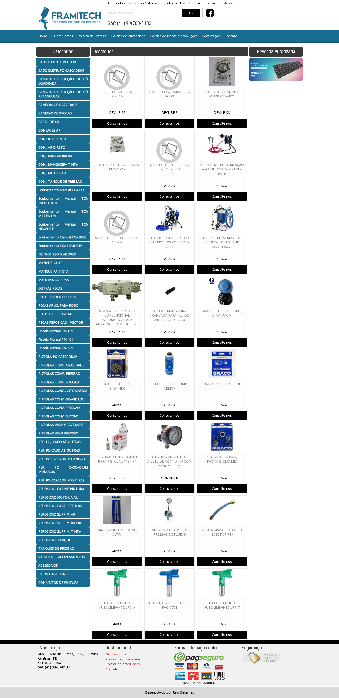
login (206, 3)
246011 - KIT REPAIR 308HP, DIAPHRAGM (221, 313)
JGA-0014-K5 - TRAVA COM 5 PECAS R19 (117, 167)
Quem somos (116, 654)
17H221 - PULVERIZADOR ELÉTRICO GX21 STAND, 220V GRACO (221, 242)
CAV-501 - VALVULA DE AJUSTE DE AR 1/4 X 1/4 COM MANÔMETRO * (169, 461)
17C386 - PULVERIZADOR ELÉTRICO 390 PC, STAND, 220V (169, 242)
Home (43, 36)
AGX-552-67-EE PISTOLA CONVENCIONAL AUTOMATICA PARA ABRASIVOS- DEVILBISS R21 (117, 317)
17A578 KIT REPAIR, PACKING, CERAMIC (222, 459)
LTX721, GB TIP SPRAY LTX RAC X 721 (169, 605)
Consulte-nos (117, 123)
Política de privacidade (128, 36)
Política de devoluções (123, 664)
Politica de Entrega (92, 36)
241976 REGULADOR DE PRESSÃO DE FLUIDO (169, 532)
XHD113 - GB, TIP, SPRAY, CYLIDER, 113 (169, 167)
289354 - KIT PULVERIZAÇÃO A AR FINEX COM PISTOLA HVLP (222, 169)
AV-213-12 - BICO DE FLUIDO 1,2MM (117, 240)
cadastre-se (225, 3)
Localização (211, 36)
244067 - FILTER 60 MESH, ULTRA (117, 532)
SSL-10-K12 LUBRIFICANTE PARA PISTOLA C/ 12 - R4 (117, 459)
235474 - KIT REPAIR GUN (221, 384)
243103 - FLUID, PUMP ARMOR (169, 386)
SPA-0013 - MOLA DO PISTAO (117, 94)
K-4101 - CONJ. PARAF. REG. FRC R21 (169, 94)
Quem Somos (62, 36)
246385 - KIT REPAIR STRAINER (117, 386)
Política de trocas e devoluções (174, 36)
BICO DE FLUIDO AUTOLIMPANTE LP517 (222, 605)
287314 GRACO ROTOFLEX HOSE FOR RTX (222, 532)
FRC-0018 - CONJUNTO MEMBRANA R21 (221, 94)
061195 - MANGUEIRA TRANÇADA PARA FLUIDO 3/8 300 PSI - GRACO (169, 315)
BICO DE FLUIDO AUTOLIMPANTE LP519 (117, 605)
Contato (231, 36)
